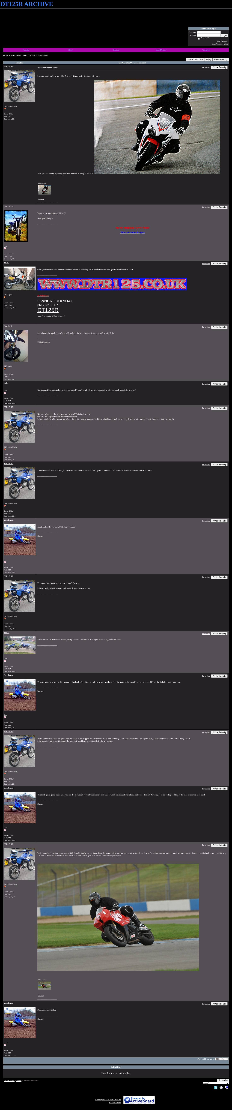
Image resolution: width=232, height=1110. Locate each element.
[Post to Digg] (221, 1087)
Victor (6, 632)
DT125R (48, 310)
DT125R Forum (10, 55)
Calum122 (8, 206)
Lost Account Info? (220, 44)
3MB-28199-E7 (47, 305)
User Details (161, 50)
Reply (208, 59)
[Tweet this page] (215, 1087)
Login (224, 35)
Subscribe (223, 1080)
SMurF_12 (8, 66)
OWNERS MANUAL (55, 301)
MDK (6, 262)
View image (41, 199)
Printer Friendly (221, 59)
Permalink (206, 67)
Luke (6, 383)
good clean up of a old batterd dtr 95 (51, 316)
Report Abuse (115, 1102)
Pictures (22, 55)
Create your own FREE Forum (108, 1099)
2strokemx (8, 520)
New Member (222, 41)
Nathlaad (8, 326)
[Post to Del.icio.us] (226, 1087)
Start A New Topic (195, 59)
